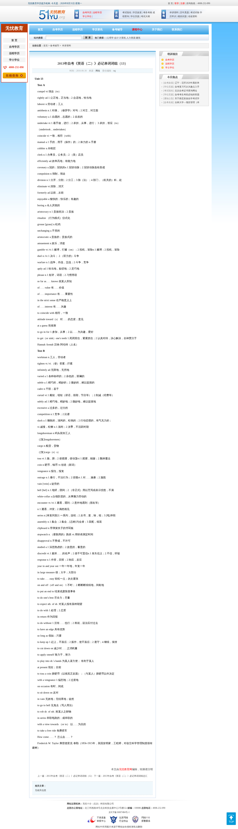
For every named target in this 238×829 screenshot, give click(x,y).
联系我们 (177, 29)
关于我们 (157, 29)
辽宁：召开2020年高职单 (187, 83)
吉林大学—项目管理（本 (187, 102)
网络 (98, 70)
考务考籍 (147, 12)
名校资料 (192, 16)
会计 (116, 37)
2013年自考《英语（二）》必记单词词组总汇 (125, 776)
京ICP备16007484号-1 (119, 812)
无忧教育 (50, 14)
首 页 (14, 40)
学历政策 (137, 12)
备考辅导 (117, 29)
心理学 (110, 37)
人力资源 (130, 37)
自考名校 (168, 102)
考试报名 (126, 12)
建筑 (138, 37)
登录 (176, 3)
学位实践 (135, 16)
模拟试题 (182, 16)
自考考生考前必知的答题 (187, 94)
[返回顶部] (231, 813)
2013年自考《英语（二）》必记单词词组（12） (69, 776)
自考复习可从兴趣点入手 (187, 86)
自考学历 (14, 46)
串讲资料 (174, 12)
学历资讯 (97, 29)
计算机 (122, 37)
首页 (40, 29)
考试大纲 (145, 16)
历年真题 (184, 12)
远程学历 (14, 53)
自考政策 (168, 83)
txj (114, 70)
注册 (182, 3)
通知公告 (168, 98)
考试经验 (194, 12)
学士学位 (14, 59)
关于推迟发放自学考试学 (187, 98)
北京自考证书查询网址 (186, 90)
